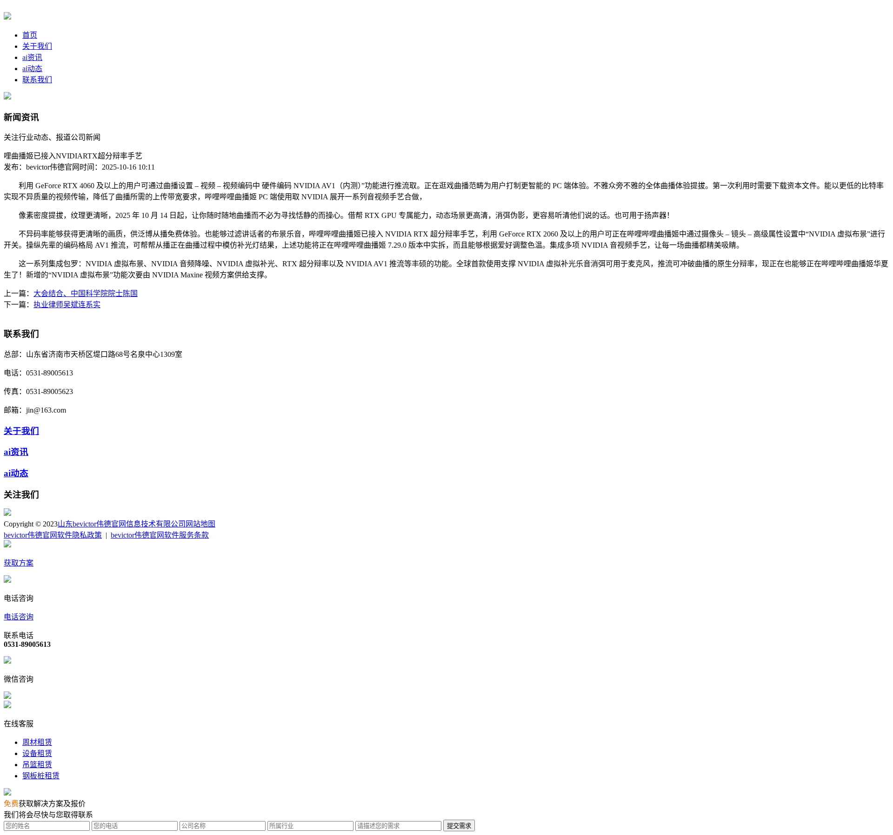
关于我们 (37, 46)
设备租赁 (37, 753)
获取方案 (18, 563)
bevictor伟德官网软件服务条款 (160, 535)
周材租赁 (37, 742)
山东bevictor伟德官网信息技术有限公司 (122, 524)
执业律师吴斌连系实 (66, 305)
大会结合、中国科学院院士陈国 (85, 293)
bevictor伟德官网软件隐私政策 (53, 535)
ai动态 (32, 68)
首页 (29, 35)
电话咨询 (18, 617)
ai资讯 (32, 57)
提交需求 (459, 825)
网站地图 (200, 524)
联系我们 (37, 80)
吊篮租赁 (37, 765)
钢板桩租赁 (41, 776)
